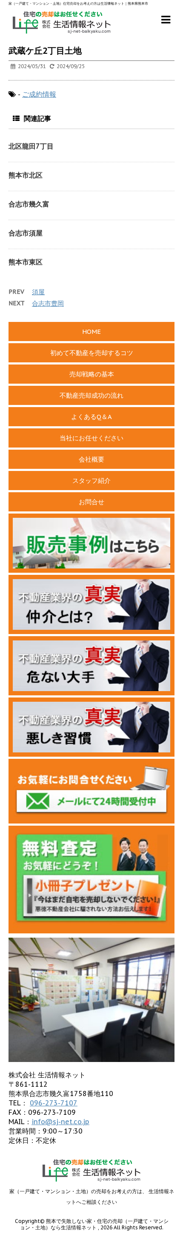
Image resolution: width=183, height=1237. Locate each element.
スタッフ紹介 (91, 480)
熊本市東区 (26, 262)
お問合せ (91, 502)
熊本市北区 (26, 175)
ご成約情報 (39, 94)
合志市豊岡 (48, 303)
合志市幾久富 (29, 204)
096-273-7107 (53, 1103)
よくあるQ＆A (91, 417)
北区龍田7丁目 (31, 146)
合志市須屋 (26, 233)
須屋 (38, 292)
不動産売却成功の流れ (91, 395)
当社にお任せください (91, 438)
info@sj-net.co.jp (60, 1121)
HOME (91, 331)
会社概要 (91, 459)
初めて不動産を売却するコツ (91, 353)
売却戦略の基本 (91, 374)
